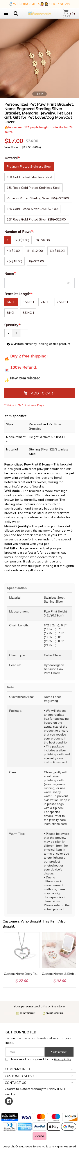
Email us (11, 1094)
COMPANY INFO (17, 1069)
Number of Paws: (19, 231)
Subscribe (59, 1052)
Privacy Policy (62, 1059)
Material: (12, 158)
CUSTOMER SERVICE (21, 1076)
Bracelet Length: (18, 293)
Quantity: (12, 325)
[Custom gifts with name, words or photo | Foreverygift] (39, 12)
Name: (10, 273)
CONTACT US (15, 1083)
